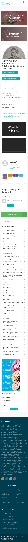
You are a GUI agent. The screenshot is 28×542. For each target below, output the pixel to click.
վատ (5, 405)
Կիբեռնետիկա (7, 253)
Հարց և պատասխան (6, 501)
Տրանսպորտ (7, 287)
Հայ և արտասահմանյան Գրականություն (10, 322)
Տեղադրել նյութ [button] (12, 214)
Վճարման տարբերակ (5, 493)
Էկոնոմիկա (6, 299)
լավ (5, 402)
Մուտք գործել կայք (20, 493)
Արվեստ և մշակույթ (8, 233)
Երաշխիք (4, 497)
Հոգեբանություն (8, 325)
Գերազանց (7, 400)
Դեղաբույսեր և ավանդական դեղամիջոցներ (11, 333)
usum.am (8, 539)
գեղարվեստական (8, 339)
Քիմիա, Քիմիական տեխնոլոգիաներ (8, 296)
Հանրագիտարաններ (9, 230)
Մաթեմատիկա (7, 259)
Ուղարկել (10, 205)
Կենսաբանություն (8, 354)
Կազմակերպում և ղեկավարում (12, 269)
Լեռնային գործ (7, 251)
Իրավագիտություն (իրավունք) (12, 336)
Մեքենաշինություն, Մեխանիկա (12, 261)
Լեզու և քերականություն (10, 244)
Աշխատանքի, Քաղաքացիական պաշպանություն (12, 276)
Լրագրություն (7, 342)
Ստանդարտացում (8, 284)
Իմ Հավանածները (20, 501)
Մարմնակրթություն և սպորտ (11, 292)
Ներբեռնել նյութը (9, 72)
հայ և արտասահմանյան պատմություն (10, 328)
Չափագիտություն (8, 264)
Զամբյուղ (18, 497)
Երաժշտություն (7, 344)
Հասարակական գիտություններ (12, 267)
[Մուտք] (3, 198)
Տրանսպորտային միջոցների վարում (11, 348)
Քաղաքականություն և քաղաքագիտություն (9, 247)
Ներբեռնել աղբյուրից (10, 78)
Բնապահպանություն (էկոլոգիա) (12, 272)
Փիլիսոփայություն (8, 310)
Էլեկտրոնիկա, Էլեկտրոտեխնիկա (13, 302)
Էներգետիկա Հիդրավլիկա (11, 305)
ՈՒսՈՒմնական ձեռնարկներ (11, 351)
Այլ (3, 241)
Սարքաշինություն (8, 279)
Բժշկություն (6, 313)
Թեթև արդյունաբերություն (11, 256)
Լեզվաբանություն (8, 307)
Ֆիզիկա (5, 290)
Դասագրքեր (6, 238)
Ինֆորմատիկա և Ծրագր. (10, 236)
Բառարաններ (7, 318)
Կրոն (4, 315)
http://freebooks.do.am (7, 108)
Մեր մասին (5, 490)
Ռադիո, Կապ (6, 282)
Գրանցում (19, 490)
